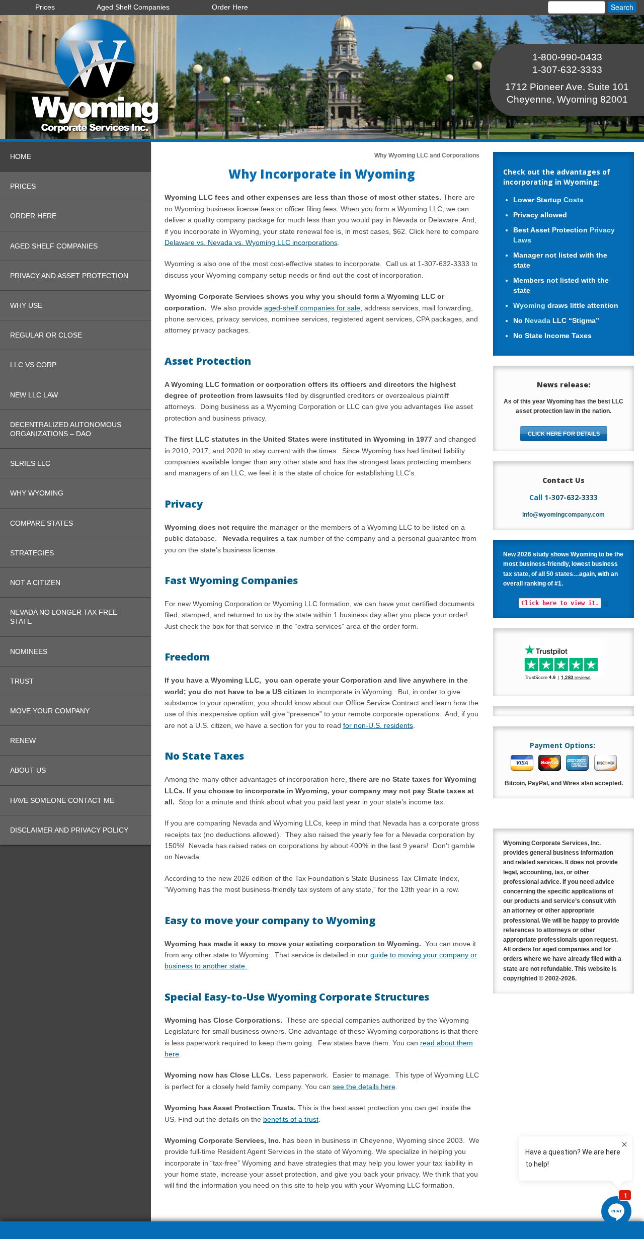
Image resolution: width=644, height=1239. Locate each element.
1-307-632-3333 (567, 69)
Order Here (230, 7)
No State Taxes (204, 756)
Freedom (187, 657)
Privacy (184, 504)
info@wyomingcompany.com (563, 514)
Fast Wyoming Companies (231, 580)
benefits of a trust (290, 1119)
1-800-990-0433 (567, 57)
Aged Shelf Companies (133, 7)
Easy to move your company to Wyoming (270, 920)
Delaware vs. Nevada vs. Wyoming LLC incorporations (251, 242)
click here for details (564, 434)
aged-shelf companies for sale (312, 308)
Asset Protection (208, 361)
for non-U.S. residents (378, 725)
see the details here (364, 1087)
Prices (45, 7)
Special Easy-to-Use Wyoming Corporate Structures (297, 997)
